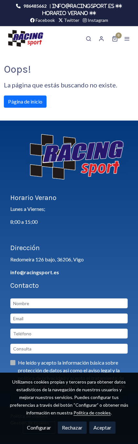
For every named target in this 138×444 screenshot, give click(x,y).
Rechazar (72, 427)
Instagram (97, 20)
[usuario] (101, 38)
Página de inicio (25, 101)
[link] (25, 38)
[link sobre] (69, 160)
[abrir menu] (127, 38)
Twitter (71, 20)
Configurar (39, 427)
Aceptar (102, 427)
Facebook (45, 20)
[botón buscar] (88, 38)
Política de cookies (92, 412)
